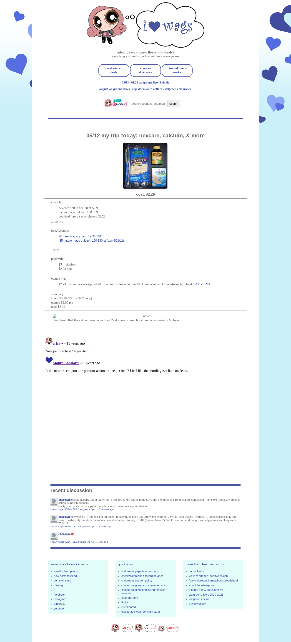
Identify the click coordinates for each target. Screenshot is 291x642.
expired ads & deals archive (206, 589)
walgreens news (199, 599)
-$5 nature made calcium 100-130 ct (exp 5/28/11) (91, 240)
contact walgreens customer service (143, 585)
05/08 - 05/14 (201, 284)
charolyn (64, 499)
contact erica (197, 571)
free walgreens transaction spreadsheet (213, 580)
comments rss (62, 580)
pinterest (59, 603)
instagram (60, 599)
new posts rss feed (65, 576)
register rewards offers (147, 89)
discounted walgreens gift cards (141, 611)
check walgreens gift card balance (142, 576)
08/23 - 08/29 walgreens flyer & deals (145, 82)
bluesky (58, 585)
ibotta (124, 602)
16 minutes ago (105, 509)
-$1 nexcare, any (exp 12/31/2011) (81, 236)
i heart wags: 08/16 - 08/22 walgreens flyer (72, 509)
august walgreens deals (115, 89)
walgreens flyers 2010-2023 (206, 594)
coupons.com (129, 597)
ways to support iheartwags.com (208, 576)
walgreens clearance (178, 89)
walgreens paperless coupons (140, 571)
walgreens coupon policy (136, 580)
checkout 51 (128, 607)
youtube (59, 608)
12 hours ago (104, 526)
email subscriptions (66, 571)
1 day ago (102, 542)
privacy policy (197, 603)
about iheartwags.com (202, 585)
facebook (59, 594)
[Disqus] (145, 392)
